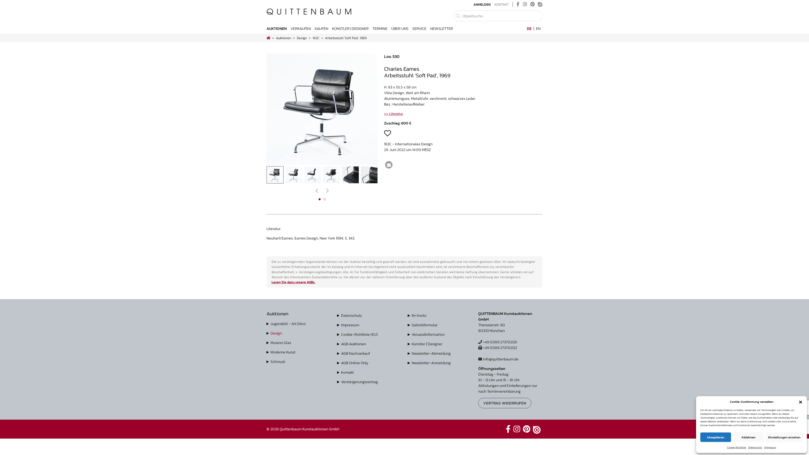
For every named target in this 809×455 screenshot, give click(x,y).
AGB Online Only (354, 363)
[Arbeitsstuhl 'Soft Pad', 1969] (322, 163)
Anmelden (482, 4)
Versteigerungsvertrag (359, 382)
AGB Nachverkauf (355, 353)
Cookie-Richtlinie (736, 447)
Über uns (400, 28)
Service (419, 28)
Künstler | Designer (350, 28)
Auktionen (277, 28)
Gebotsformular (425, 325)
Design (276, 333)
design (302, 37)
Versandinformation (428, 334)
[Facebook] (518, 4)
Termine (379, 28)
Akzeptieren (715, 437)
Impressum (770, 447)
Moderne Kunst (283, 352)
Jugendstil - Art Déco (288, 324)
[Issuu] (540, 4)
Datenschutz (755, 447)
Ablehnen (748, 437)
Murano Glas (281, 342)
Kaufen (321, 28)
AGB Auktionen (353, 344)
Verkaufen (301, 28)
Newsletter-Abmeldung (431, 353)
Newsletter (441, 28)
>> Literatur (393, 113)
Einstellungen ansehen (784, 437)
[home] (268, 37)
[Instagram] (525, 4)
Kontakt (501, 4)
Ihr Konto (419, 315)
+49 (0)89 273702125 (499, 342)
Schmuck (278, 361)
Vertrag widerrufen (504, 403)
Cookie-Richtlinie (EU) (359, 334)
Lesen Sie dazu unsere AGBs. (293, 282)
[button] (800, 402)
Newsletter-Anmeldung (431, 363)
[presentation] (276, 110)
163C (316, 37)
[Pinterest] (532, 4)
